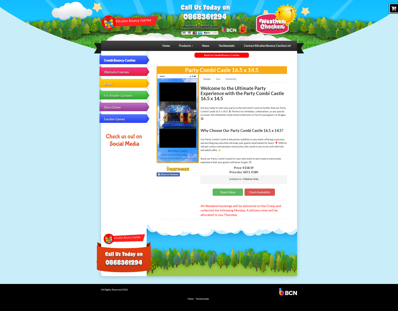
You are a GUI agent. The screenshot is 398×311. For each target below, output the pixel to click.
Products (185, 45)
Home (166, 45)
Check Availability (259, 192)
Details (207, 78)
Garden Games (114, 119)
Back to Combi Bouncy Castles (221, 55)
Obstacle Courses (116, 72)
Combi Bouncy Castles (119, 60)
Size (218, 78)
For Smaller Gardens (118, 95)
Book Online (227, 192)
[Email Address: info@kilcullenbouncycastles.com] (199, 27)
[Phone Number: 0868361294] (205, 17)
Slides (108, 84)
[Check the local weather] (276, 18)
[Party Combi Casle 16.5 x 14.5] (177, 118)
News (205, 45)
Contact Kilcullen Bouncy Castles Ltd (267, 45)
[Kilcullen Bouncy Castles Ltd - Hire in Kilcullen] (129, 23)
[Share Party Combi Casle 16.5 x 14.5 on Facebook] (178, 174)
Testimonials (226, 45)
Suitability (231, 78)
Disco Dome (112, 107)
